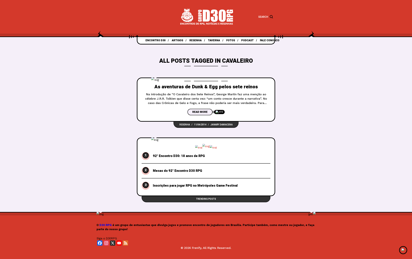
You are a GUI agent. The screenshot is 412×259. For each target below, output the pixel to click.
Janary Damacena (221, 124)
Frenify (196, 247)
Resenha (184, 124)
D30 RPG (105, 225)
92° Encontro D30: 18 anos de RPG (179, 156)
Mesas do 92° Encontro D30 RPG (177, 171)
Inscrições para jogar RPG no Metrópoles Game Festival (195, 186)
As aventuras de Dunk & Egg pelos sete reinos (206, 86)
